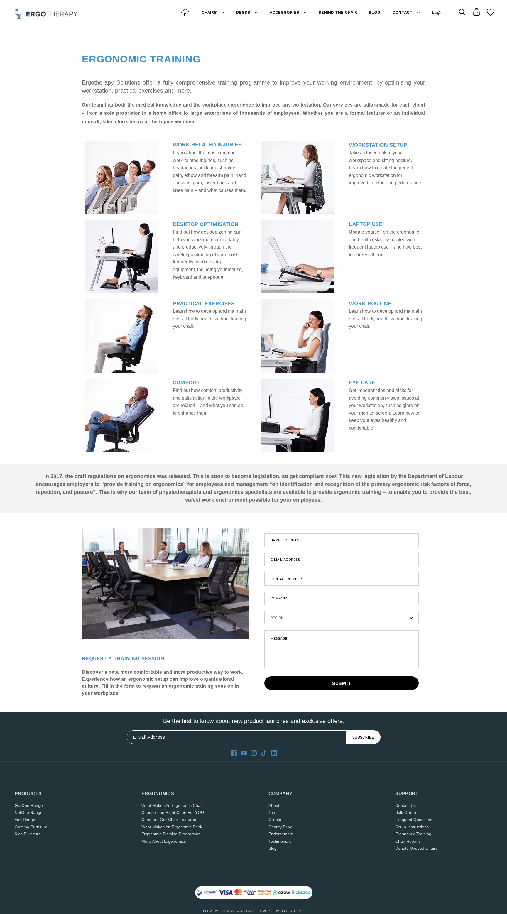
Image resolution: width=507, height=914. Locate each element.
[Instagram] (254, 753)
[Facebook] (234, 753)
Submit (341, 683)
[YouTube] (244, 753)
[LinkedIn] (274, 753)
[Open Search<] (462, 12)
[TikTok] (264, 753)
